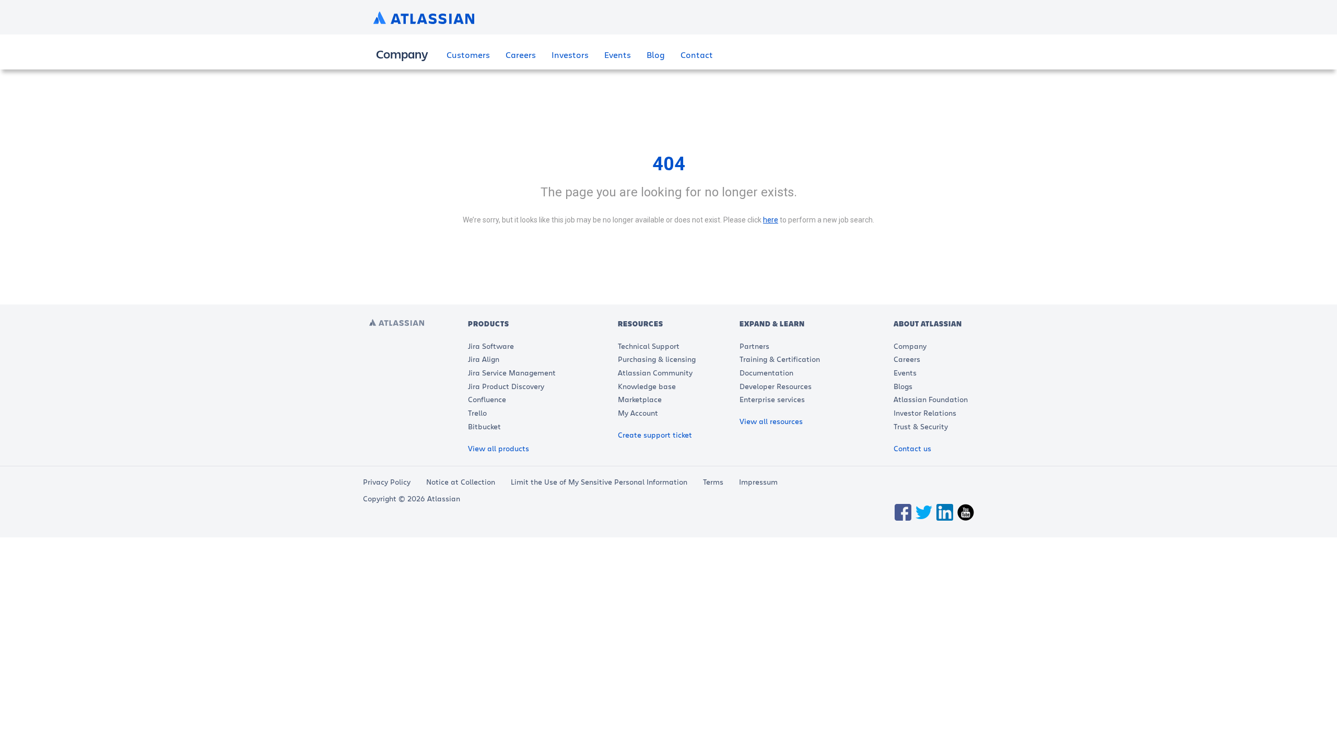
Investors (570, 54)
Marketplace (640, 399)
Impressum (758, 482)
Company (910, 346)
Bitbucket (484, 426)
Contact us (912, 448)
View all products (498, 448)
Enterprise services (772, 399)
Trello (477, 413)
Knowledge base (647, 386)
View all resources (771, 421)
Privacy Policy (387, 482)
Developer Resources (776, 386)
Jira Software (491, 346)
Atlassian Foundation (931, 399)
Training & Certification (780, 359)
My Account (638, 413)
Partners (754, 346)
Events (617, 54)
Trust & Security (921, 426)
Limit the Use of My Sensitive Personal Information (599, 482)
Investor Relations (925, 413)
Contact (697, 54)
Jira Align (483, 359)
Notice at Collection (460, 482)
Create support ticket (655, 435)
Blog (656, 54)
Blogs (903, 386)
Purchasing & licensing (657, 359)
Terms (713, 482)
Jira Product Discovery (506, 386)
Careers (521, 54)
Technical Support (648, 346)
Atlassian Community (655, 373)
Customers (468, 54)
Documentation (766, 373)
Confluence (487, 399)
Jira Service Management (512, 373)
